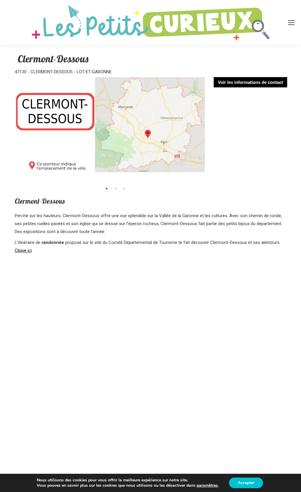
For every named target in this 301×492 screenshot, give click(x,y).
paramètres (207, 485)
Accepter (246, 483)
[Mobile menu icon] (291, 22)
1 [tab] (107, 189)
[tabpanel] (110, 130)
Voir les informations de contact (250, 82)
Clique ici (23, 250)
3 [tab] (124, 189)
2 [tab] (115, 189)
